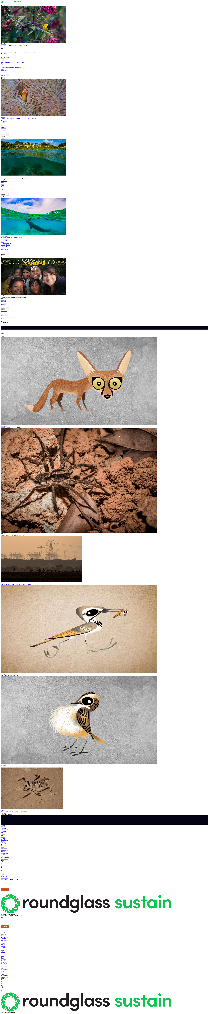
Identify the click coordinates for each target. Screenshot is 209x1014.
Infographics (4, 848)
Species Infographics (6, 62)
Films (2, 69)
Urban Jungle (13, 52)
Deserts (2, 182)
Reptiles (3, 130)
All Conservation (5, 240)
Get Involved (4, 311)
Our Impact (4, 301)
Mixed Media (18, 67)
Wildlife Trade (4, 249)
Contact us (3, 831)
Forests (2, 184)
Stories (2, 845)
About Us (3, 300)
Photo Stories (4, 70)
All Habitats (4, 181)
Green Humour (4, 67)
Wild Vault (20, 52)
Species (3, 57)
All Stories (3, 52)
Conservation (4, 838)
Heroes (2, 242)
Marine (2, 186)
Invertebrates (4, 127)
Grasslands (3, 185)
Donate (3, 75)
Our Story (3, 826)
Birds (2, 124)
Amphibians (4, 123)
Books (30, 52)
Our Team (3, 304)
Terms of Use (4, 878)
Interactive (11, 67)
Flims (2, 847)
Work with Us (4, 829)
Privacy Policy (4, 876)
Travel (8, 52)
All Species (4, 121)
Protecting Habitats (5, 245)
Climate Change (5, 248)
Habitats (7, 57)
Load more (3, 813)
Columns (34, 52)
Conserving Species (6, 243)
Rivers (2, 188)
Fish (2, 125)
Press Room (4, 303)
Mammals (3, 128)
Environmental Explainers (18, 62)
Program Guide (5, 857)
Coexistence (4, 246)
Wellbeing (25, 52)
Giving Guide (4, 859)
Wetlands (3, 189)
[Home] (11, 2)
